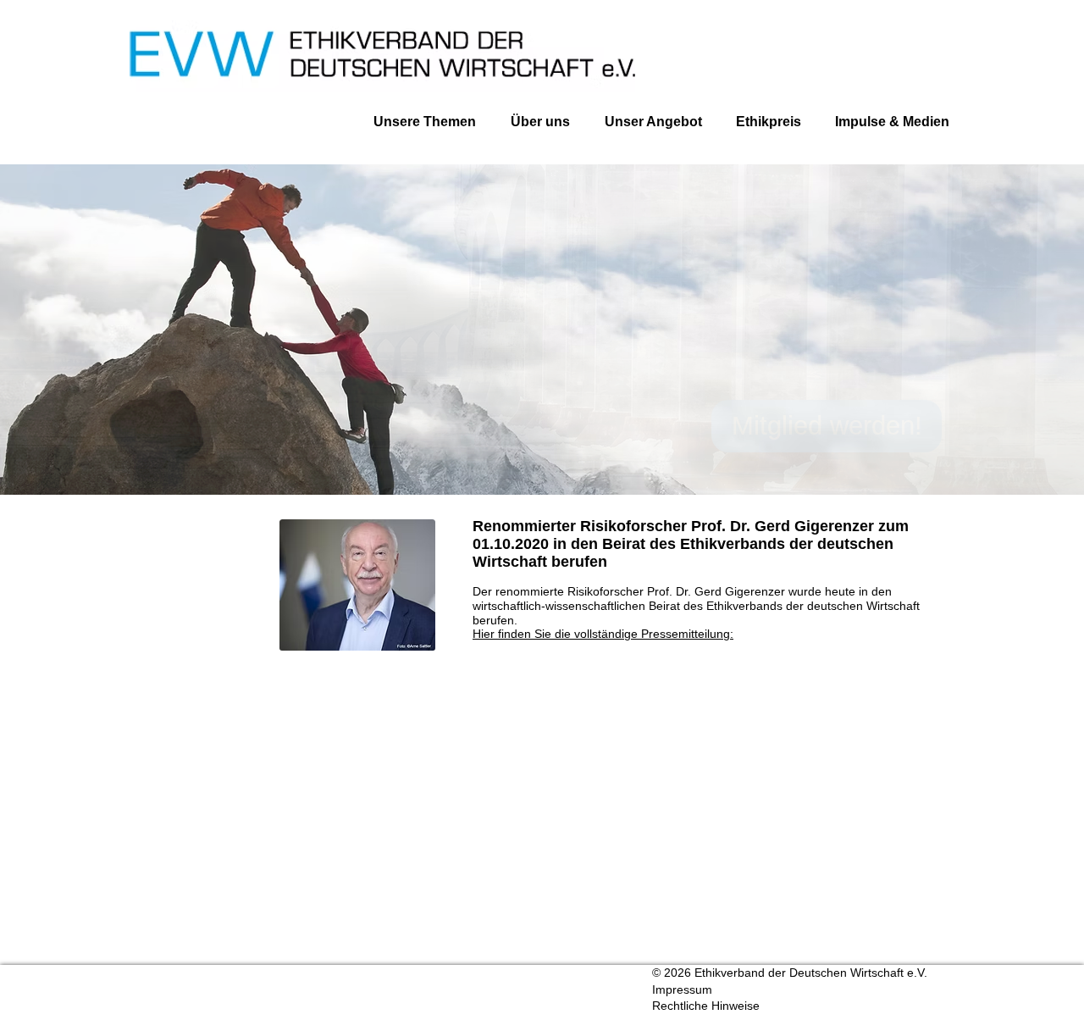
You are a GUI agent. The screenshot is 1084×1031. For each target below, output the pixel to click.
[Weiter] (990, 328)
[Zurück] (93, 328)
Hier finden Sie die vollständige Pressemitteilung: (603, 633)
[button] (884, 121)
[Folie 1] (538, 460)
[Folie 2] (545, 461)
